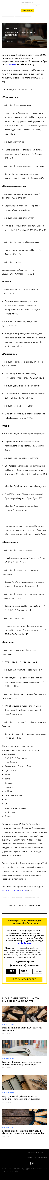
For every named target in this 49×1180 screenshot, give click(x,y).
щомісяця (17, 965)
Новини (6, 897)
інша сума (37, 971)
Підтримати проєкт (24, 979)
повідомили (10, 64)
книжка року (8, 18)
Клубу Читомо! (24, 943)
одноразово (33, 965)
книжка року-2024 (23, 18)
